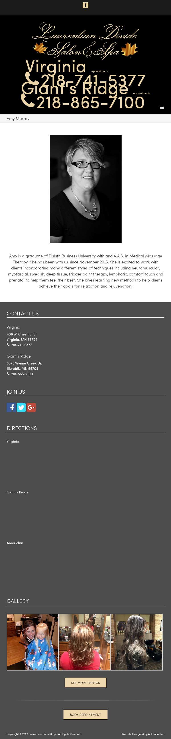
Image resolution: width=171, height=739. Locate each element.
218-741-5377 (93, 79)
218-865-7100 (90, 101)
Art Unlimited (156, 734)
